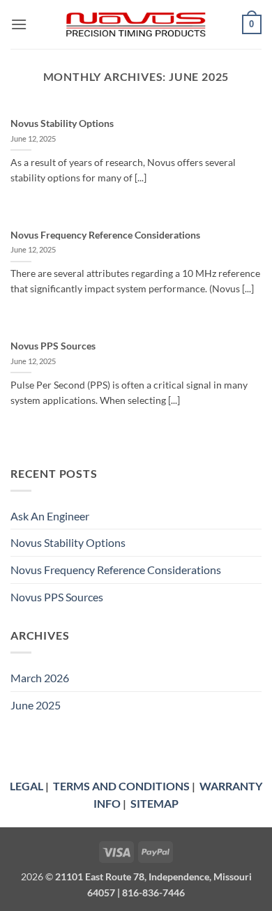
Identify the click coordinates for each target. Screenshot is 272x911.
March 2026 (39, 677)
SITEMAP (154, 803)
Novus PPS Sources (53, 346)
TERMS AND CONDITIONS (121, 785)
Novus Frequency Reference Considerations (105, 235)
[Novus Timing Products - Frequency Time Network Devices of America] (136, 25)
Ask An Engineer (49, 515)
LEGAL (26, 785)
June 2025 (35, 705)
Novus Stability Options (62, 123)
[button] (18, 24)
